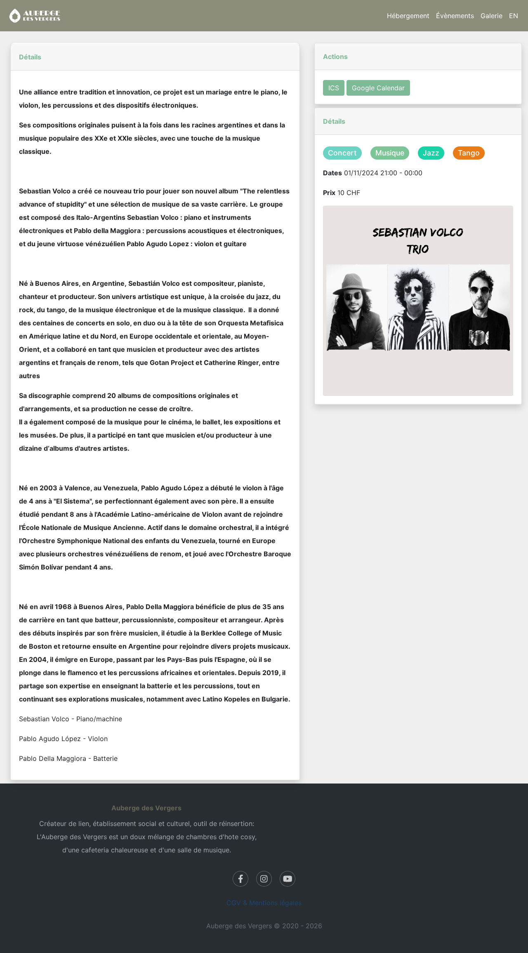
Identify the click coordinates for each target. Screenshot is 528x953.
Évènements (455, 16)
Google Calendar (378, 88)
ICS (333, 88)
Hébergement (408, 16)
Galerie (491, 16)
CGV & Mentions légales (264, 903)
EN (513, 16)
